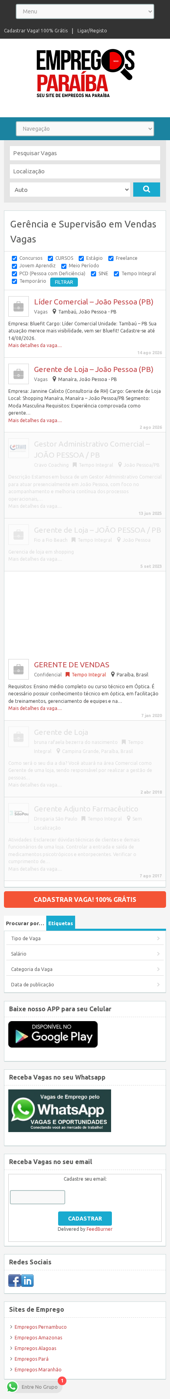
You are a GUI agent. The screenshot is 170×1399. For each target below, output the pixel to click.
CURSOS (64, 258)
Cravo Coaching (51, 465)
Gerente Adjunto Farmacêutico (86, 808)
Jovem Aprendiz (37, 265)
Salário (18, 953)
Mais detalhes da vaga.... (35, 345)
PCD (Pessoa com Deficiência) (52, 273)
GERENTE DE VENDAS (71, 664)
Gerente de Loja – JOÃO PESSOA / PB (97, 530)
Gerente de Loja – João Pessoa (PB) (93, 369)
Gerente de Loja (61, 732)
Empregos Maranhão (38, 1369)
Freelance (127, 258)
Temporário (32, 281)
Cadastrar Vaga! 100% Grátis (36, 30)
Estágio (94, 258)
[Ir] (146, 189)
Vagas (40, 311)
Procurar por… (25, 923)
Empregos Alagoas (35, 1348)
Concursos (30, 258)
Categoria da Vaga (32, 969)
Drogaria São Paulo (55, 818)
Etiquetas (60, 923)
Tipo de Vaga (26, 938)
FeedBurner (100, 1229)
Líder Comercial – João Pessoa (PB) (93, 301)
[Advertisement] (85, 612)
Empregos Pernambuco (41, 1327)
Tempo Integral (138, 273)
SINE (103, 273)
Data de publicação (32, 984)
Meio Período (84, 265)
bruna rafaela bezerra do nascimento (76, 742)
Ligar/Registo (92, 30)
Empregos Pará (32, 1358)
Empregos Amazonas (38, 1337)
